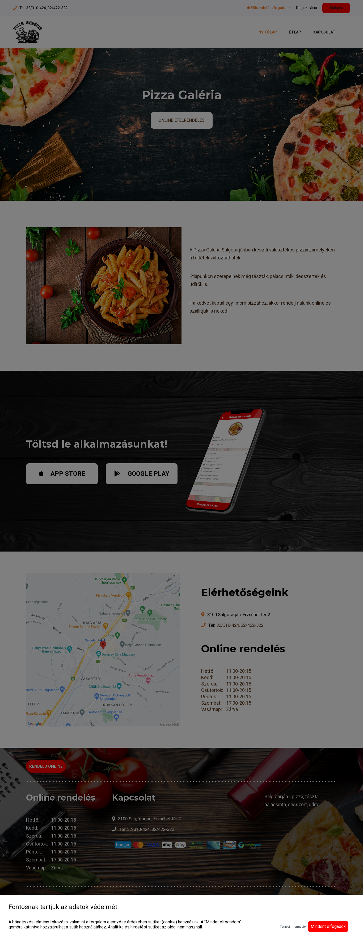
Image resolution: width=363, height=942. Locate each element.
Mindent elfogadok (328, 926)
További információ (293, 926)
